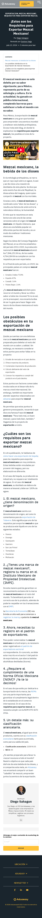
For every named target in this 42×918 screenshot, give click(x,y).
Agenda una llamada (25, 3)
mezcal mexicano (27, 13)
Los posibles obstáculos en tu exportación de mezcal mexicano (17, 65)
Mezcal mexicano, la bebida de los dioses (20, 60)
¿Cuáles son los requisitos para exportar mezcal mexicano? (20, 70)
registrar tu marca (11, 617)
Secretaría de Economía (16, 611)
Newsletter (20, 883)
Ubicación (20, 864)
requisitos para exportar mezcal (21, 16)
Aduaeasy (20, 873)
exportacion (11, 13)
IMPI (11, 606)
